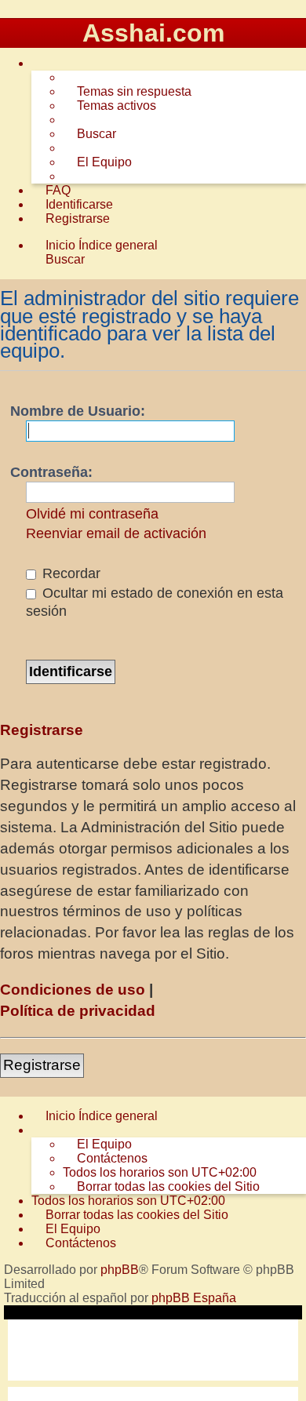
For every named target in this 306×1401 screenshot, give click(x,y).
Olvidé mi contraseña (92, 514)
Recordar (69, 573)
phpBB (119, 1269)
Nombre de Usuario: (77, 411)
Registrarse (42, 1065)
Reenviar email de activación (116, 533)
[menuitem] (127, 92)
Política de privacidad (77, 1011)
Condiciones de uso (72, 989)
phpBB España (193, 1298)
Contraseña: (51, 472)
